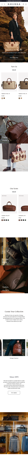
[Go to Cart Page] (26, 4)
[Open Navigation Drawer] (2, 4)
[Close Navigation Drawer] (26, 1)
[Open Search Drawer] (5, 4)
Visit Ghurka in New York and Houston (14, 0)
